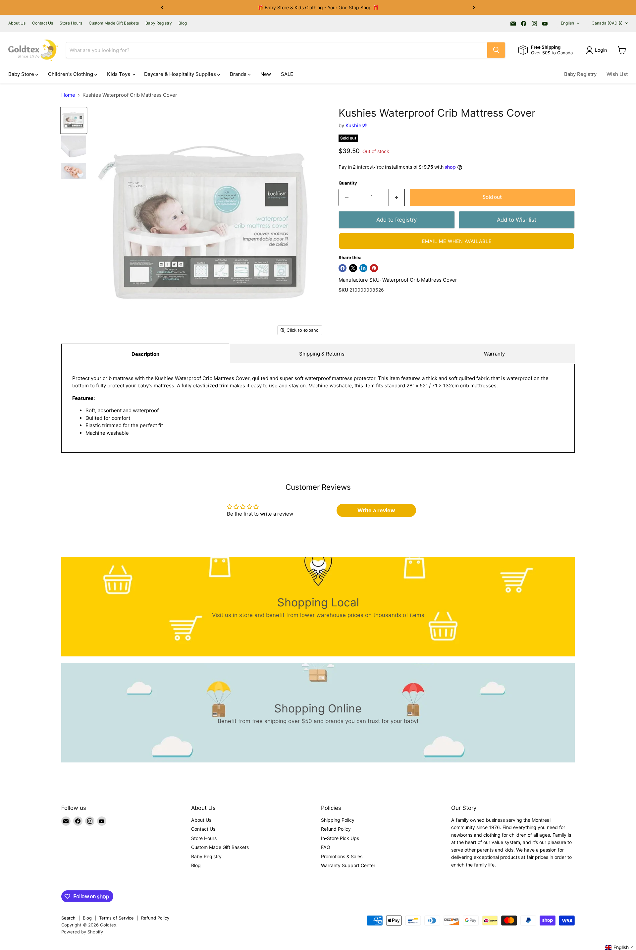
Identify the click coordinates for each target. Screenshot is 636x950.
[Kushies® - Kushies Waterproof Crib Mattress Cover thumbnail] (74, 120)
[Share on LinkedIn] (363, 268)
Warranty (494, 354)
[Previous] (162, 7)
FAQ (325, 847)
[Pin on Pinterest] (374, 268)
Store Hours (71, 23)
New (265, 74)
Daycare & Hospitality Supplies (180, 74)
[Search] (496, 50)
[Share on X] (353, 268)
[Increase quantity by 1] (397, 197)
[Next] (473, 7)
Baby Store (21, 74)
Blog (183, 23)
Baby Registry (158, 23)
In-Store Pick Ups (340, 838)
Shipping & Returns (321, 354)
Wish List (617, 74)
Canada (607, 23)
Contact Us (42, 23)
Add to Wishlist (516, 219)
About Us (17, 23)
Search (68, 918)
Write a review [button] (376, 510)
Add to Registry (396, 219)
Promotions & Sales (341, 856)
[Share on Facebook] (342, 268)
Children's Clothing (71, 74)
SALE (287, 74)
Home (68, 95)
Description (145, 354)
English (567, 23)
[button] (457, 241)
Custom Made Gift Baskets (114, 23)
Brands (239, 74)
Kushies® (356, 125)
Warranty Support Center (348, 865)
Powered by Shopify (82, 931)
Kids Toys (119, 74)
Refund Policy (336, 829)
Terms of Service (116, 918)
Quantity (348, 183)
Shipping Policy (337, 820)
